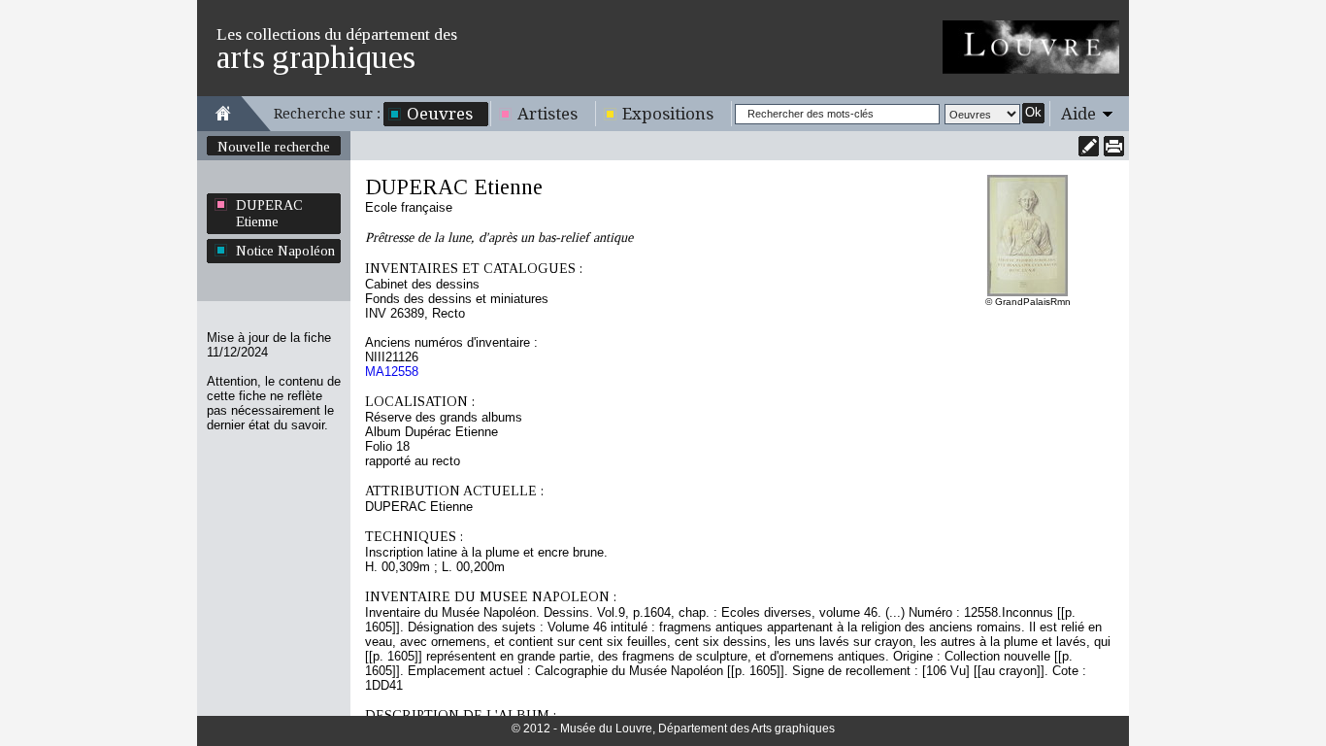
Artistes (547, 113)
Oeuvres (440, 113)
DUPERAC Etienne (269, 213)
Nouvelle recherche (273, 146)
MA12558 (391, 371)
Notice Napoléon (285, 250)
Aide (1078, 113)
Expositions (667, 113)
